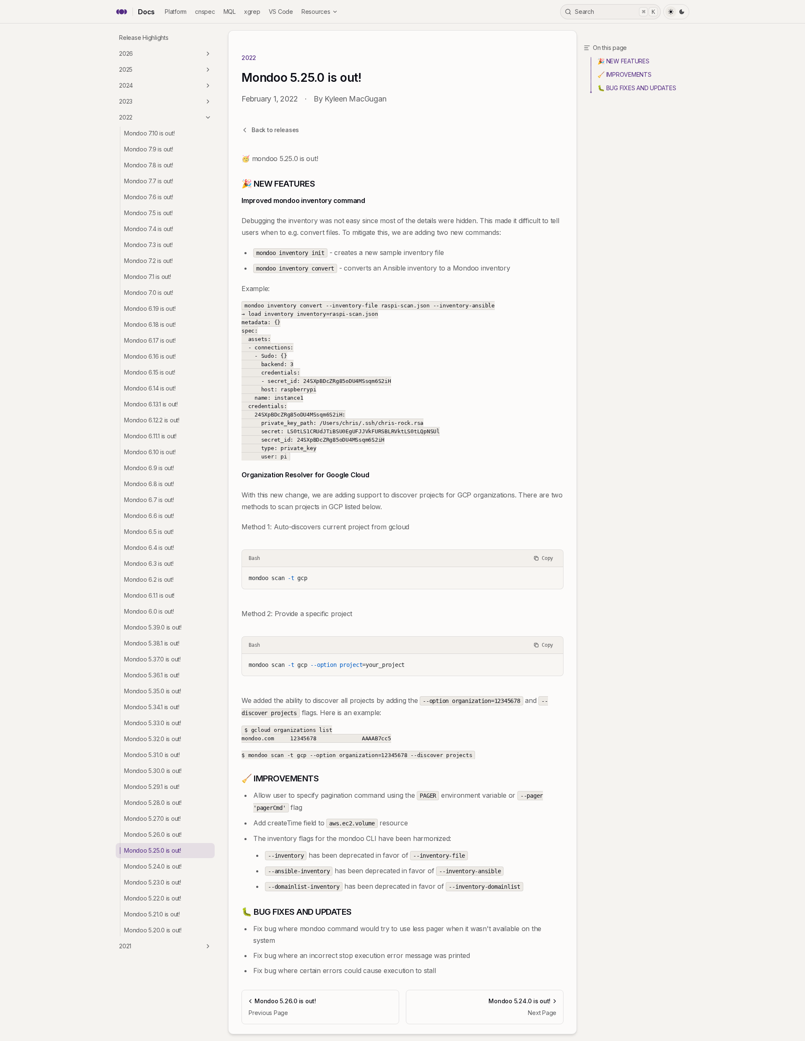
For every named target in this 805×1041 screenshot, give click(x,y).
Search (615, 11)
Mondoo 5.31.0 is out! (152, 754)
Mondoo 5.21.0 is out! (152, 914)
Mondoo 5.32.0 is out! (152, 738)
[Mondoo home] (121, 12)
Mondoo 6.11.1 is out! (150, 436)
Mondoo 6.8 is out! (149, 483)
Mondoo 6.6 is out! (149, 515)
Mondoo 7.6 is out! (148, 196)
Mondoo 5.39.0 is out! (153, 627)
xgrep (252, 11)
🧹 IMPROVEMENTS (624, 74)
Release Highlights (144, 37)
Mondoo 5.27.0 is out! (152, 818)
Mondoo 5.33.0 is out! (152, 722)
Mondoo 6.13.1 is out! (151, 404)
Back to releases (275, 129)
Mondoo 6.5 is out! (149, 531)
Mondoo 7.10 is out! (149, 133)
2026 (126, 53)
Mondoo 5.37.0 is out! (152, 659)
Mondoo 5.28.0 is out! (153, 802)
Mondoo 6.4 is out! (149, 547)
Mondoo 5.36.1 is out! (151, 675)
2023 (125, 101)
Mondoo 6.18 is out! (149, 324)
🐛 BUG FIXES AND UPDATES (636, 87)
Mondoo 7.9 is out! (148, 149)
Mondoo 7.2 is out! (148, 260)
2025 (125, 69)
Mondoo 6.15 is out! (149, 372)
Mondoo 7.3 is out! (148, 244)
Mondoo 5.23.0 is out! (152, 882)
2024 (126, 85)
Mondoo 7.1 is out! (147, 276)
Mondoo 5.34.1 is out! (151, 706)
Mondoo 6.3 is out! (149, 563)
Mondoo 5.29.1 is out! (151, 786)
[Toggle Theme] (676, 11)
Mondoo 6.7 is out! (149, 499)
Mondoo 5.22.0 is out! (152, 898)
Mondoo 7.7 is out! (148, 181)
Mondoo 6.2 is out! (149, 579)
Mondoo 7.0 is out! (148, 292)
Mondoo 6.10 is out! (149, 451)
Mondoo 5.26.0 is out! (153, 834)
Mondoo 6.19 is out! (149, 308)
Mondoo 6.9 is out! (149, 467)
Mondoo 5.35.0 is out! (152, 691)
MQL (229, 11)
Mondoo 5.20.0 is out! (153, 930)
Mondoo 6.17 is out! (149, 340)
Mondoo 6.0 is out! (149, 611)
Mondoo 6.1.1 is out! (149, 595)
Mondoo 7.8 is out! (148, 165)
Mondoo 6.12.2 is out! (151, 420)
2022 (125, 117)
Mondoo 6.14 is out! (149, 388)
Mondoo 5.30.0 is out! (153, 770)
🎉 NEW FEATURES (623, 61)
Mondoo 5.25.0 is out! (152, 850)
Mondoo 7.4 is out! (148, 228)
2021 (125, 946)
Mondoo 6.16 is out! (149, 356)
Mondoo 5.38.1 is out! (151, 643)
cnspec (205, 11)
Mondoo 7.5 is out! (148, 212)
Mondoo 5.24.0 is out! (153, 866)
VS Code (281, 11)
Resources (315, 11)
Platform (176, 11)
